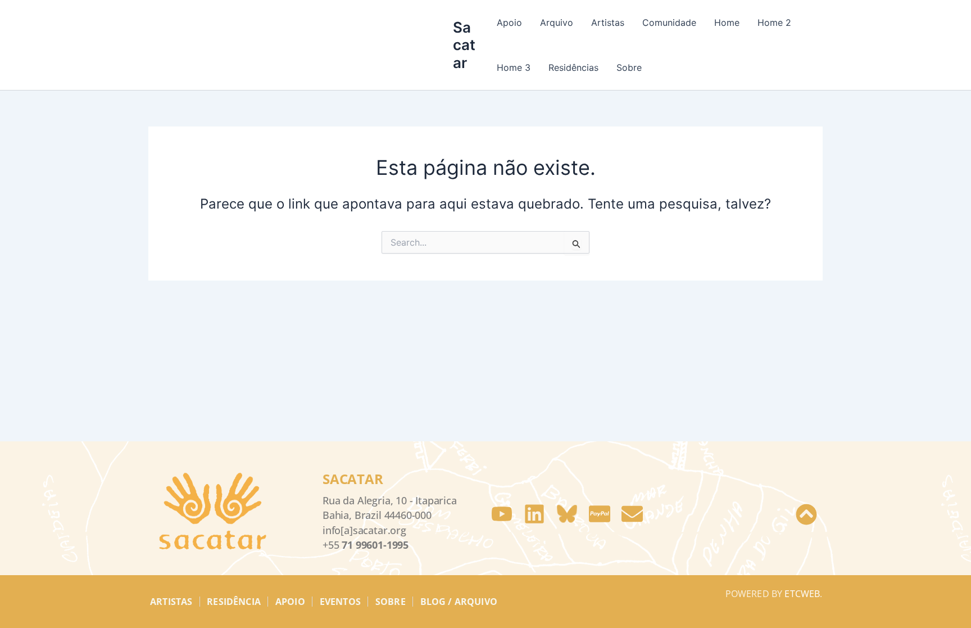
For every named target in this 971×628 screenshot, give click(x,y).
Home (726, 22)
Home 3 (513, 67)
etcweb (802, 594)
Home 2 (774, 22)
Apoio (509, 22)
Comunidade (669, 22)
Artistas (607, 22)
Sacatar (464, 45)
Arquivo (556, 22)
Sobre (629, 67)
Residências (573, 67)
